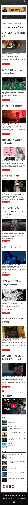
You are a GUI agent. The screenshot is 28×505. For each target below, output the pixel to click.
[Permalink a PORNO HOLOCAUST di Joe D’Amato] (14, 338)
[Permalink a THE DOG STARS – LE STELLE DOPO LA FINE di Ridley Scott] (4, 430)
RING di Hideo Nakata (10, 175)
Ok (14, 502)
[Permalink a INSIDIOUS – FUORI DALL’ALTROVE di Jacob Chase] (4, 441)
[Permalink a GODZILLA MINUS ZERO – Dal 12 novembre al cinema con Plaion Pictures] (4, 458)
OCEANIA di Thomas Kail (13, 443)
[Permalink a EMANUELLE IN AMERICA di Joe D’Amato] (14, 159)
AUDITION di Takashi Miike (12, 247)
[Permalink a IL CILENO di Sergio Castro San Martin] (4, 436)
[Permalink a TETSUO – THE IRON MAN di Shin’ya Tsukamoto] (14, 300)
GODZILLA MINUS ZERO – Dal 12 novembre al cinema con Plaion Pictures (15, 456)
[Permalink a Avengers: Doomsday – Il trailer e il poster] (4, 476)
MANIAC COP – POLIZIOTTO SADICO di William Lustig (13, 357)
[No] (26, 499)
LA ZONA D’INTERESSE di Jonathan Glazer (12, 71)
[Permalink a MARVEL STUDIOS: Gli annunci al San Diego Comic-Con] (4, 470)
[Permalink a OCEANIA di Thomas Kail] (4, 447)
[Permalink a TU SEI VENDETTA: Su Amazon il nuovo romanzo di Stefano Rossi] (14, 231)
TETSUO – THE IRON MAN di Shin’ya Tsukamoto (13, 283)
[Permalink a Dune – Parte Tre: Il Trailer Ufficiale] (4, 482)
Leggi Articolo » (6, 64)
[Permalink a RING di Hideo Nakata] (14, 192)
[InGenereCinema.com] (14, 11)
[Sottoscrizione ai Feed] (25, 26)
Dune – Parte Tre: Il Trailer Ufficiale (16, 478)
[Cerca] (24, 1)
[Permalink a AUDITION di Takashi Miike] (14, 263)
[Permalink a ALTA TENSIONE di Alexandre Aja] (14, 52)
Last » (21, 392)
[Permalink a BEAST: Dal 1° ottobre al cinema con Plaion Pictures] (4, 465)
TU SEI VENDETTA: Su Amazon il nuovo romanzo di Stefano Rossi (13, 211)
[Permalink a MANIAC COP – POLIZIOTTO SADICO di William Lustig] (14, 375)
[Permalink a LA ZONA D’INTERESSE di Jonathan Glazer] (14, 89)
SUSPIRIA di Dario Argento (12, 105)
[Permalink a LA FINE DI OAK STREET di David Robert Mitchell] (4, 424)
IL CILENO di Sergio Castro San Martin (16, 432)
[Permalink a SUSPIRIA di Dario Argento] (14, 122)
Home (5, 23)
